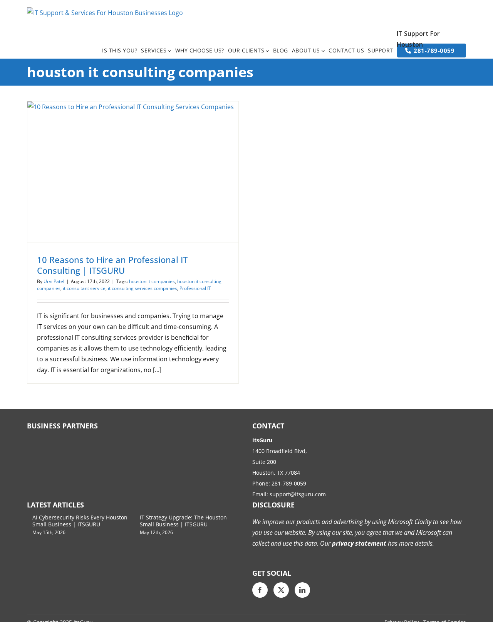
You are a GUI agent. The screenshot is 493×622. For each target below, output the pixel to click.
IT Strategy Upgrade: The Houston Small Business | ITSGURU (183, 521)
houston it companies (152, 281)
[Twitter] (281, 590)
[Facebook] (260, 590)
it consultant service (84, 288)
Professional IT (195, 288)
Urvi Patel (54, 281)
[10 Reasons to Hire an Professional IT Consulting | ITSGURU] (132, 172)
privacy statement (358, 543)
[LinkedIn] (302, 590)
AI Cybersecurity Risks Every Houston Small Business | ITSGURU (79, 521)
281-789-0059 (289, 483)
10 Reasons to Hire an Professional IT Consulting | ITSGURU (112, 265)
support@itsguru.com (298, 494)
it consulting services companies (142, 288)
